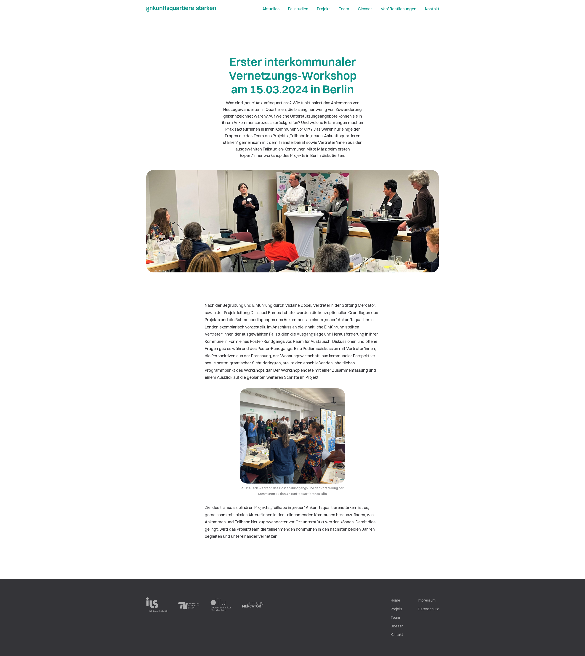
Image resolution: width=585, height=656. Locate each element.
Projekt (396, 609)
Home (395, 600)
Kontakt (397, 634)
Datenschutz (428, 609)
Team (395, 617)
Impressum (427, 600)
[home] (181, 9)
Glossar (397, 626)
